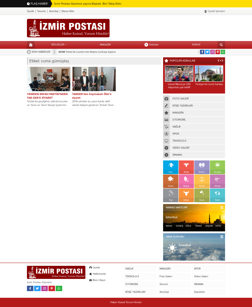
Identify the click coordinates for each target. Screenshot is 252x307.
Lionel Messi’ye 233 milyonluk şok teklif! (179, 86)
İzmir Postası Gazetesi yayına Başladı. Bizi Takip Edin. (88, 4)
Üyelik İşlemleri (216, 11)
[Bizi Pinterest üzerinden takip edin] (217, 52)
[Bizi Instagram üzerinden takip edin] (212, 52)
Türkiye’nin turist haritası (209, 84)
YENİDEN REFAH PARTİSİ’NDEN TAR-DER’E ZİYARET (47, 95)
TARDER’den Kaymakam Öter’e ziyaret (91, 95)
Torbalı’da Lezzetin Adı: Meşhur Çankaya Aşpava (87, 51)
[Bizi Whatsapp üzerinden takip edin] (223, 52)
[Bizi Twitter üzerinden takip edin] (207, 52)
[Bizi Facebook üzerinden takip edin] (202, 52)
